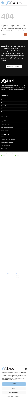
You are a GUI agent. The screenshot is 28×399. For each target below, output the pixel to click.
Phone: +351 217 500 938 (8, 139)
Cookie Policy (10, 396)
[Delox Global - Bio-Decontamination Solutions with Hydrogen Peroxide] (14, 3)
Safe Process (5, 130)
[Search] (26, 2)
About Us (3, 106)
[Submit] (25, 34)
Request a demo (5, 145)
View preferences (14, 392)
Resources (4, 103)
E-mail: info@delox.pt (7, 142)
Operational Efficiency (7, 127)
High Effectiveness (6, 121)
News (2, 109)
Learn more (18, 153)
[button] (25, 369)
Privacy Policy (17, 396)
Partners (3, 112)
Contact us (4, 148)
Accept (14, 384)
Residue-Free (5, 124)
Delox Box (4, 100)
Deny (14, 388)
